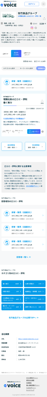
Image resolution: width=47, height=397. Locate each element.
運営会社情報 (30, 380)
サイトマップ (30, 390)
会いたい (35, 131)
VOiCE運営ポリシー (32, 186)
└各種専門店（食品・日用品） (14, 25)
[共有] (44, 18)
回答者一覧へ (22, 257)
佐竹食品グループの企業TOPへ (22, 317)
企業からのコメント (27, 54)
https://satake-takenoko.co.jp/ (28, 339)
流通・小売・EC (9, 23)
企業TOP (5, 54)
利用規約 (29, 383)
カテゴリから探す (9, 68)
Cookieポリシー (31, 388)
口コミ (16, 54)
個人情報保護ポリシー (33, 385)
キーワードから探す (26, 68)
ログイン (31, 4)
